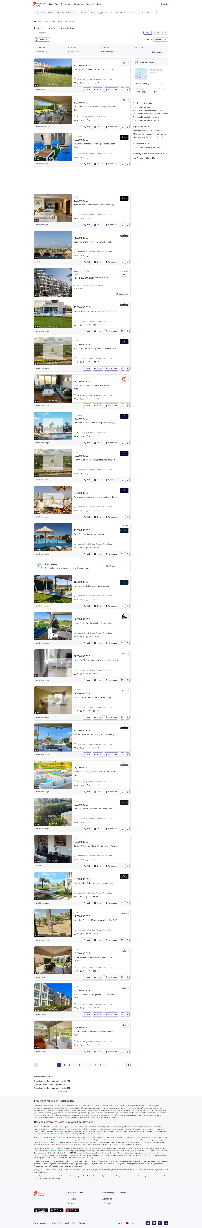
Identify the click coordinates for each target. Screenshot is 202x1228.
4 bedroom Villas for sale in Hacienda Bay (148, 131)
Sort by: (149, 39)
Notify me (110, 566)
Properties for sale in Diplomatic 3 (146, 120)
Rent (56, 4)
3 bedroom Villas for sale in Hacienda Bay (148, 137)
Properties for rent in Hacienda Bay (146, 147)
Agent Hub (107, 1199)
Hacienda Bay (45, 12)
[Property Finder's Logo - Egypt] (39, 4)
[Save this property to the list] (122, 89)
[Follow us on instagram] (148, 1223)
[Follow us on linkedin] (166, 1223)
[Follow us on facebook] (154, 1223)
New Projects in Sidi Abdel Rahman (146, 158)
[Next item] (164, 83)
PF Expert (106, 1203)
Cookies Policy (70, 1223)
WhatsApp (112, 89)
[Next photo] (69, 72)
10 (105, 1065)
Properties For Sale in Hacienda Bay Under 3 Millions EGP (56, 1081)
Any (147, 33)
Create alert (43, 39)
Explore (99, 4)
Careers (71, 1203)
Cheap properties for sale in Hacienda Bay (50, 1084)
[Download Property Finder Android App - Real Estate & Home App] (57, 1210)
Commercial (78, 4)
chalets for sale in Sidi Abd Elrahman (48, 1134)
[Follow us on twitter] (160, 1223)
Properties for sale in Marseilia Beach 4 (148, 110)
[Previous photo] (36, 72)
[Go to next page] (128, 1065)
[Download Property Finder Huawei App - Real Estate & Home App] (72, 1210)
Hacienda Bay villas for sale (58, 1151)
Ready (164, 33)
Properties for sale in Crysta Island (146, 117)
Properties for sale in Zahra (143, 107)
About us (72, 1199)
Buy (50, 4)
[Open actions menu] (127, 89)
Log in (165, 4)
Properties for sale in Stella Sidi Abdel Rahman (150, 114)
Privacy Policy (57, 1223)
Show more (156, 52)
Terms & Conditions (41, 1223)
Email (99, 89)
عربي (120, 1223)
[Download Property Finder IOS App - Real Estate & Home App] (41, 1210)
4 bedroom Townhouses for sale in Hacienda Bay (151, 134)
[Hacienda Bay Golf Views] (82, 282)
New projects (66, 4)
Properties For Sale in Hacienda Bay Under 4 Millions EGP (56, 1088)
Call (88, 89)
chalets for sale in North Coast (153, 1138)
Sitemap (82, 1223)
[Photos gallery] (53, 73)
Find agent (90, 4)
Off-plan (156, 33)
